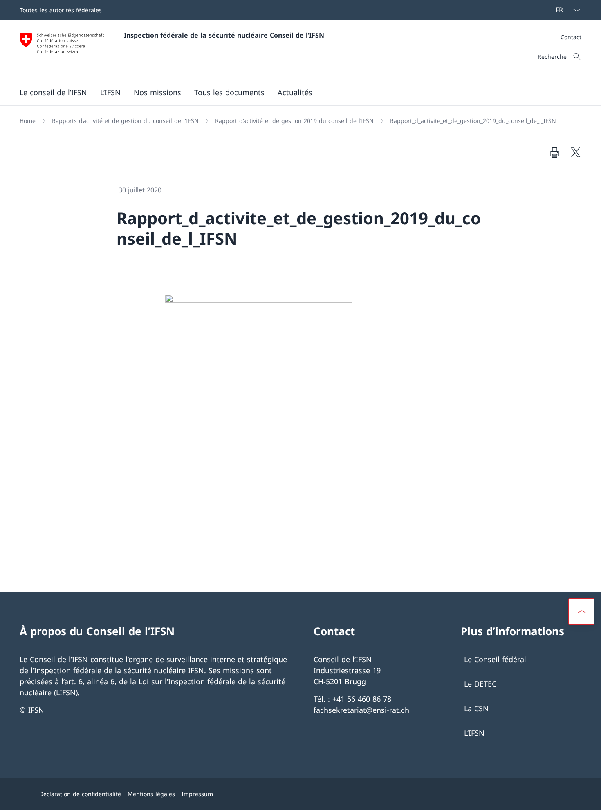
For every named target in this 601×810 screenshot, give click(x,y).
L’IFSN (474, 733)
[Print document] (554, 152)
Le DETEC (480, 684)
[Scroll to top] (581, 611)
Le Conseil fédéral (495, 659)
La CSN (476, 708)
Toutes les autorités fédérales (61, 10)
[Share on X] (575, 152)
